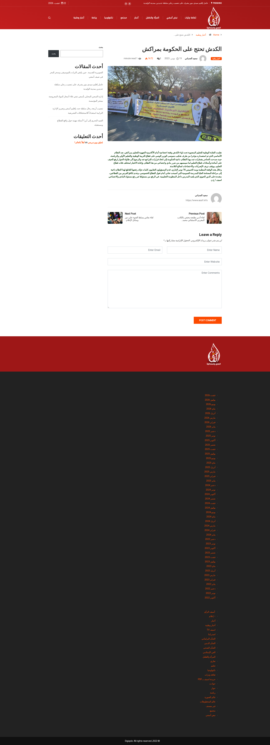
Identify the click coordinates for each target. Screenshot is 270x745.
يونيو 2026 (210, 404)
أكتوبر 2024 (210, 494)
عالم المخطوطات (207, 701)
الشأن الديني (209, 643)
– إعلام (212, 616)
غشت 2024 (210, 503)
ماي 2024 (210, 516)
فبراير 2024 (210, 530)
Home (216, 35)
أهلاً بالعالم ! (80, 142)
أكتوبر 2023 (210, 548)
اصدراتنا (211, 634)
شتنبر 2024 (210, 498)
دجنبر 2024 (210, 485)
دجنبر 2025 (210, 431)
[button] (129, 3)
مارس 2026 (209, 418)
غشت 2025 (210, 449)
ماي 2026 (210, 408)
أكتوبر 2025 (210, 440)
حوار (213, 688)
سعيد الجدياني (191, 58)
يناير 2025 (210, 480)
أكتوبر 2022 (210, 597)
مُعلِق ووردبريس (95, 142)
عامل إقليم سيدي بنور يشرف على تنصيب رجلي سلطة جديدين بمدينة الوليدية (175, 3)
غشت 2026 (210, 395)
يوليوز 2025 (210, 453)
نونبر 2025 (210, 435)
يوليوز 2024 (210, 507)
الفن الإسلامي (209, 652)
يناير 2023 (210, 584)
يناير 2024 (210, 534)
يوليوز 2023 (210, 561)
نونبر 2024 (210, 489)
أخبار (136, 18)
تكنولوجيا (108, 18)
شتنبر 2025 (210, 445)
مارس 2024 (209, 525)
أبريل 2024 (210, 521)
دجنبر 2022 (210, 588)
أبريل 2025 (210, 467)
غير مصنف (210, 706)
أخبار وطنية (78, 18)
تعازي (212, 661)
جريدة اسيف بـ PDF (206, 679)
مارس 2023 (209, 575)
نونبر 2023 (210, 543)
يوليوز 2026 (210, 400)
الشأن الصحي (209, 647)
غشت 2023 (210, 557)
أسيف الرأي (209, 612)
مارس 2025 (209, 471)
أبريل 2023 (210, 570)
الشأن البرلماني (208, 638)
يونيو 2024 (210, 512)
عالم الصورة (210, 697)
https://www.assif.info (197, 200)
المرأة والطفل (152, 18)
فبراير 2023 (210, 579)
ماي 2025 (210, 462)
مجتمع (123, 18)
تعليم (213, 665)
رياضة (94, 18)
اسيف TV (211, 630)
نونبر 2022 (210, 593)
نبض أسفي (172, 18)
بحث (101, 47)
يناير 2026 (210, 426)
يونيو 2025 (210, 458)
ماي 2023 (210, 566)
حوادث (212, 683)
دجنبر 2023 (210, 539)
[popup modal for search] (53, 18)
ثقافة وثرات (190, 18)
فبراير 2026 (210, 422)
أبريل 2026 (210, 413)
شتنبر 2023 (210, 552)
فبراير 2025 (210, 476)
